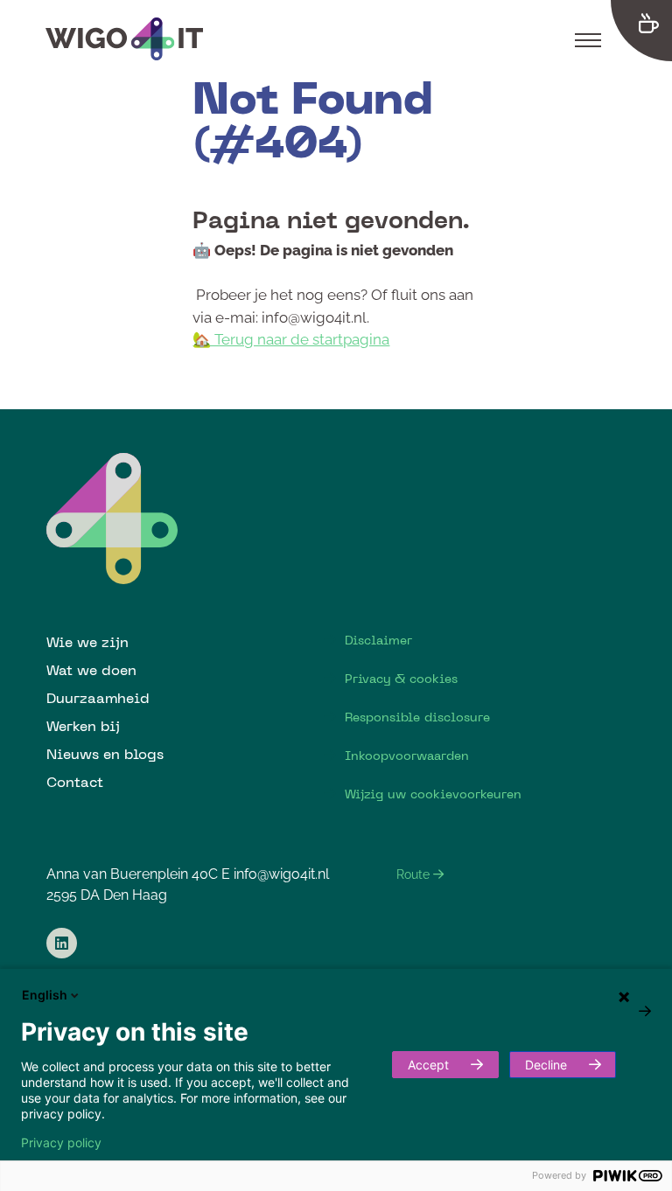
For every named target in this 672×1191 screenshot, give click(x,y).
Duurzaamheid (98, 698)
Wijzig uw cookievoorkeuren (433, 794)
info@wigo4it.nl (281, 874)
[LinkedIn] (61, 943)
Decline (546, 1064)
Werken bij (83, 726)
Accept (428, 1064)
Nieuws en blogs (105, 754)
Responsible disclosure (417, 717)
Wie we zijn (87, 642)
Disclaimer (378, 640)
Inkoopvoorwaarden (407, 755)
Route (414, 874)
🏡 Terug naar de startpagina (290, 339)
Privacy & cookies (401, 678)
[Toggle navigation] (588, 39)
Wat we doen (91, 670)
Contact (74, 782)
